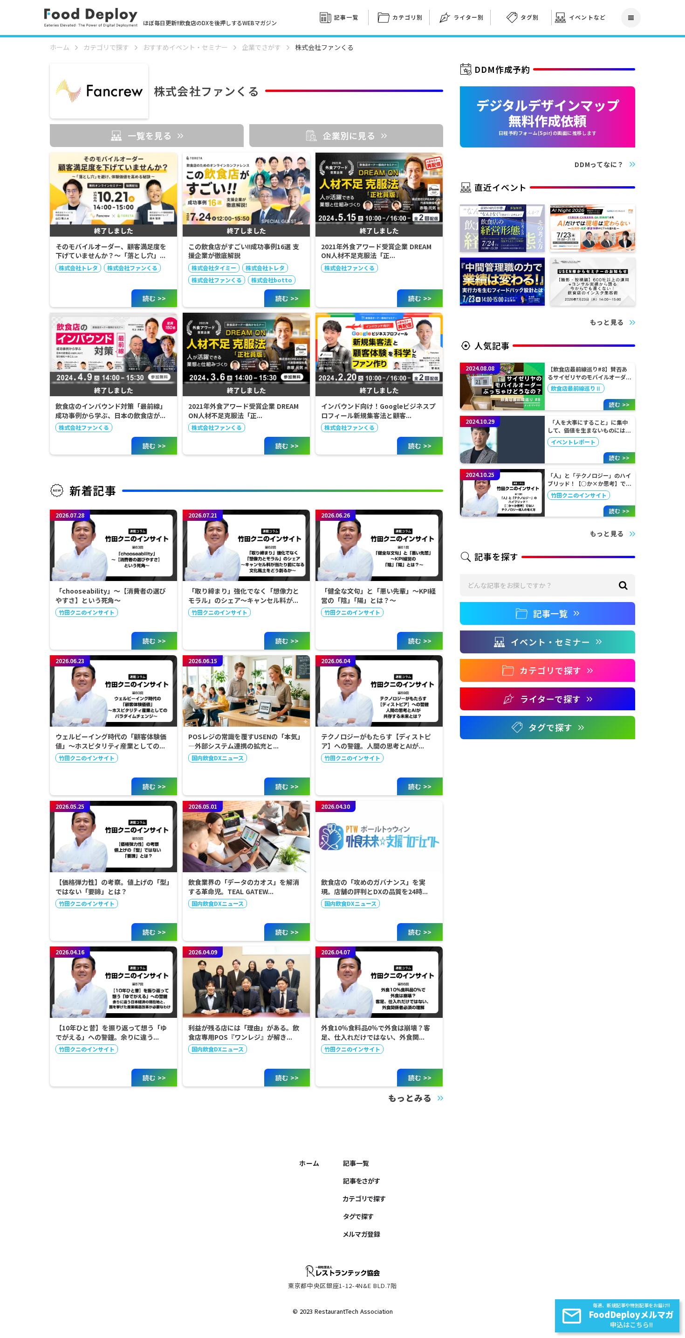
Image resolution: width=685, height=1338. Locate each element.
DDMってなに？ (599, 164)
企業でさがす (261, 47)
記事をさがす (361, 1180)
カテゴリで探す (106, 47)
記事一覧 (356, 1163)
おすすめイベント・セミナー (185, 47)
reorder (631, 17)
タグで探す (358, 1216)
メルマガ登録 (361, 1234)
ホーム (59, 47)
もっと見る (607, 322)
